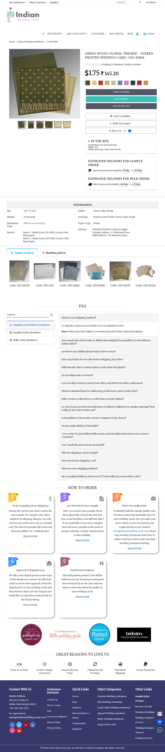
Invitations (54, 33)
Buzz (130, 33)
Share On (117, 130)
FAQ (49, 711)
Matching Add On (56, 252)
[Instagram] (12, 730)
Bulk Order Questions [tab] (25, 340)
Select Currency (37, 2)
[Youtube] (19, 730)
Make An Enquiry (121, 123)
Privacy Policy (54, 728)
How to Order (54, 705)
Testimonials (78, 723)
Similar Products (24, 252)
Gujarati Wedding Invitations (111, 713)
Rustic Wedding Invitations (110, 719)
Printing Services (143, 738)
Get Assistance (17, 2)
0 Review (118, 64)
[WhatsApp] (125, 130)
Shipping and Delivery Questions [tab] (31, 324)
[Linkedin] (32, 725)
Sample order (121, 92)
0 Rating (106, 64)
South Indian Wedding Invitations (113, 707)
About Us (76, 707)
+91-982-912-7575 (19, 708)
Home (75, 696)
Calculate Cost (121, 106)
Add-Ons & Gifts (77, 33)
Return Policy (53, 722)
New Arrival (116, 33)
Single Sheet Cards (106, 724)
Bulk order (121, 99)
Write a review (133, 64)
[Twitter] (19, 725)
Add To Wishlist (121, 116)
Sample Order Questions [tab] (27, 332)
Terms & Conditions (57, 716)
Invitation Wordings (145, 712)
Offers (152, 2)
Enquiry (54, 2)
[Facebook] (12, 725)
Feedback (77, 729)
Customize (98, 33)
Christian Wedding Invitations (112, 696)
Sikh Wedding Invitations (109, 702)
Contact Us (52, 699)
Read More (30, 536)
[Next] (153, 272)
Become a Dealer (143, 706)
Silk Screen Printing (34, 223)
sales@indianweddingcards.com (131, 531)
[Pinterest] (26, 725)
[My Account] (138, 34)
